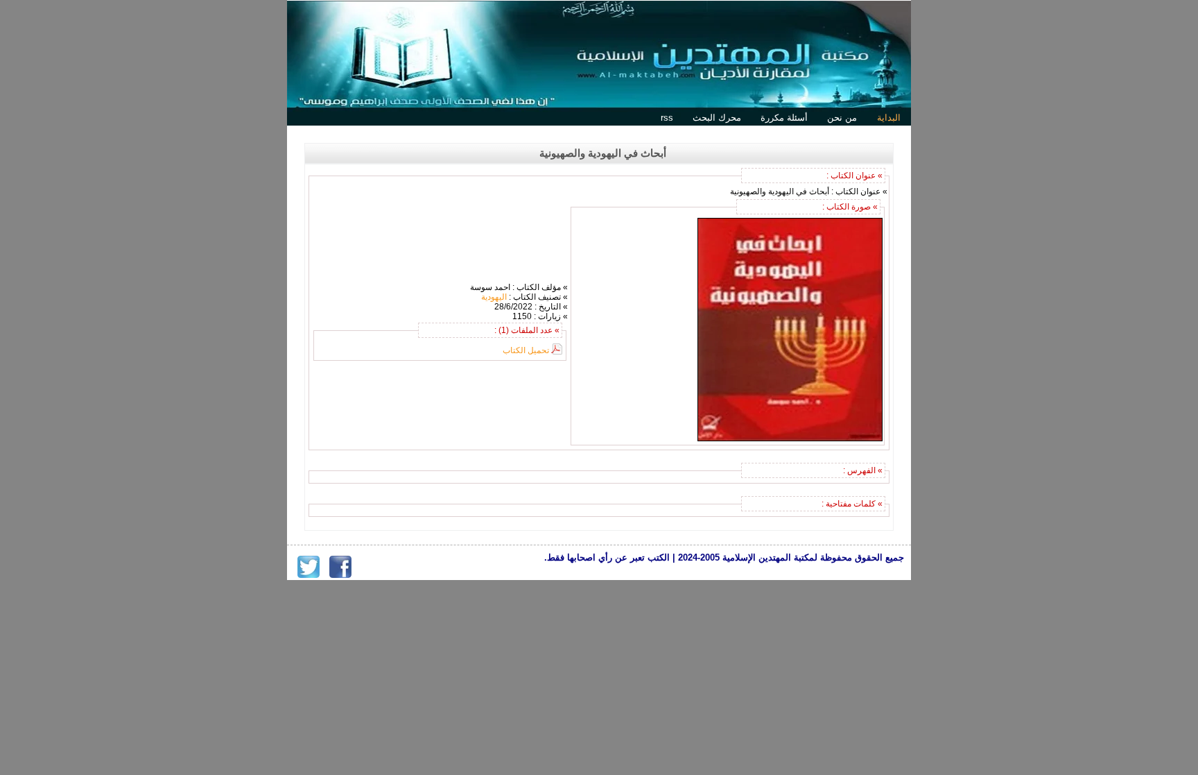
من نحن (842, 117)
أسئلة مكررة (784, 117)
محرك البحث (717, 117)
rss (667, 117)
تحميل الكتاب (526, 350)
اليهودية (494, 297)
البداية (889, 117)
